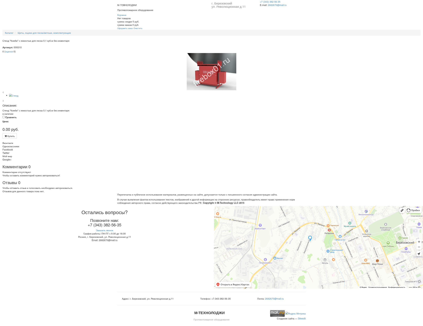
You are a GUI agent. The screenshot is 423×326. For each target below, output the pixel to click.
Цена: (5, 121)
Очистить (138, 28)
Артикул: (7, 47)
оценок (9, 51)
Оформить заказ (125, 28)
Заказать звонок (104, 230)
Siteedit (302, 318)
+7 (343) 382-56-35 (270, 1)
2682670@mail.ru (277, 5)
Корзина (121, 15)
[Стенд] (211, 71)
